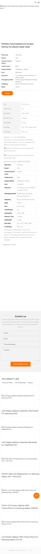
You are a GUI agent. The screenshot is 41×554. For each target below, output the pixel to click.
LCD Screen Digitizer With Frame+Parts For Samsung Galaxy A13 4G (20, 538)
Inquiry (7, 93)
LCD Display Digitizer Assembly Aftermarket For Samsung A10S (20, 412)
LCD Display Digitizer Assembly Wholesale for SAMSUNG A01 (19, 443)
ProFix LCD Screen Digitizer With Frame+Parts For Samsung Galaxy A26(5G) (20, 506)
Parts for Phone (7, 382)
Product (30, 382)
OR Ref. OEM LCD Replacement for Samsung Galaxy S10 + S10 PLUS (20, 475)
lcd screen (13, 137)
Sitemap (30, 550)
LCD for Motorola (20, 382)
